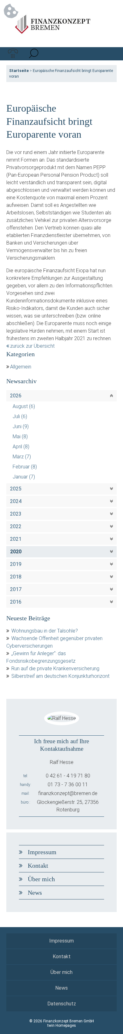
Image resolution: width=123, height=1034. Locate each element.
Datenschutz (61, 1004)
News (35, 892)
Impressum (42, 852)
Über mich (41, 879)
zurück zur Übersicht (32, 346)
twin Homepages (61, 1025)
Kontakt (38, 865)
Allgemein (20, 367)
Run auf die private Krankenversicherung (55, 669)
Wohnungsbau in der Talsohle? (44, 631)
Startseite (19, 71)
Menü (110, 53)
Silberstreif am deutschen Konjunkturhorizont (60, 676)
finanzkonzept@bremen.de (67, 793)
